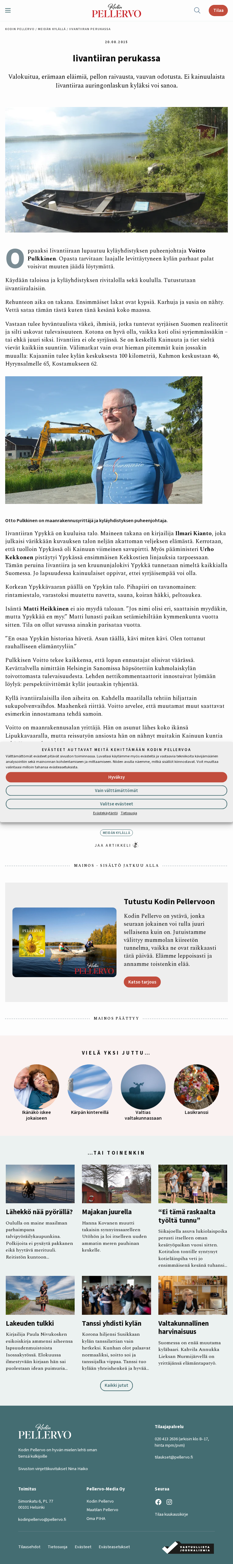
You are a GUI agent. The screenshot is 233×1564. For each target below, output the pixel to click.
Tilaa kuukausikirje (171, 1514)
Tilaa (218, 10)
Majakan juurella (107, 1212)
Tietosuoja (129, 813)
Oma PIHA (95, 1518)
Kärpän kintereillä (90, 1112)
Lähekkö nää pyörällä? (39, 1212)
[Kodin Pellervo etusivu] (116, 10)
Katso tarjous (142, 982)
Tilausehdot (29, 1547)
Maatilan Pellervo (102, 1510)
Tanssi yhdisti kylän (111, 1324)
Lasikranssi (196, 1112)
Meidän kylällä (52, 29)
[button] (10, 10)
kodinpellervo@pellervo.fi (42, 1519)
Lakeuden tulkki (30, 1324)
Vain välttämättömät (116, 790)
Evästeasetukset (114, 1547)
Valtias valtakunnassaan (143, 1115)
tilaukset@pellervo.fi (174, 1457)
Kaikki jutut (116, 1385)
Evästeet (83, 1547)
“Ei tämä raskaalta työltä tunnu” (186, 1216)
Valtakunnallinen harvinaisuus (183, 1328)
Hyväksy (116, 777)
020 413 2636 (166, 1439)
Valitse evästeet (116, 804)
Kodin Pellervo (20, 29)
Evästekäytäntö (105, 813)
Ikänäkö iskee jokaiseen (36, 1115)
